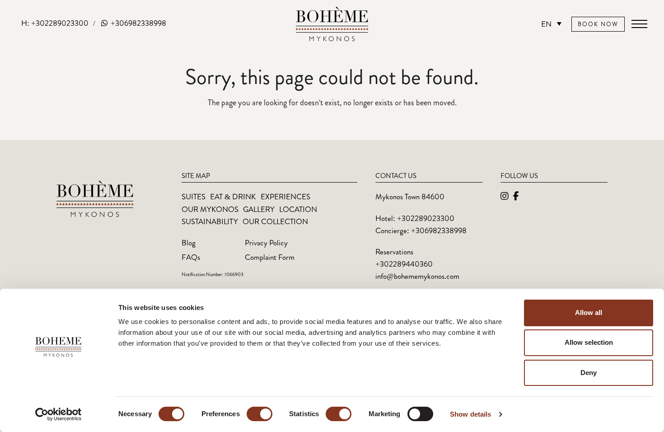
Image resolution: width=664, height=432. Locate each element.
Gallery (259, 209)
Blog (189, 242)
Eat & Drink (233, 196)
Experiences (285, 196)
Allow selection (589, 342)
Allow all (588, 312)
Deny (588, 372)
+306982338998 (137, 23)
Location (298, 209)
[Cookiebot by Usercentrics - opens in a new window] (58, 414)
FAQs (191, 257)
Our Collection (275, 221)
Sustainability (210, 221)
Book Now (598, 24)
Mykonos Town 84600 (409, 196)
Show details (470, 414)
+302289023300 (425, 218)
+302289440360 (404, 263)
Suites (194, 196)
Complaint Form (270, 257)
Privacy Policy (266, 242)
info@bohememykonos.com (417, 276)
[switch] (259, 414)
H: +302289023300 (55, 23)
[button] (639, 24)
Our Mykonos (210, 209)
